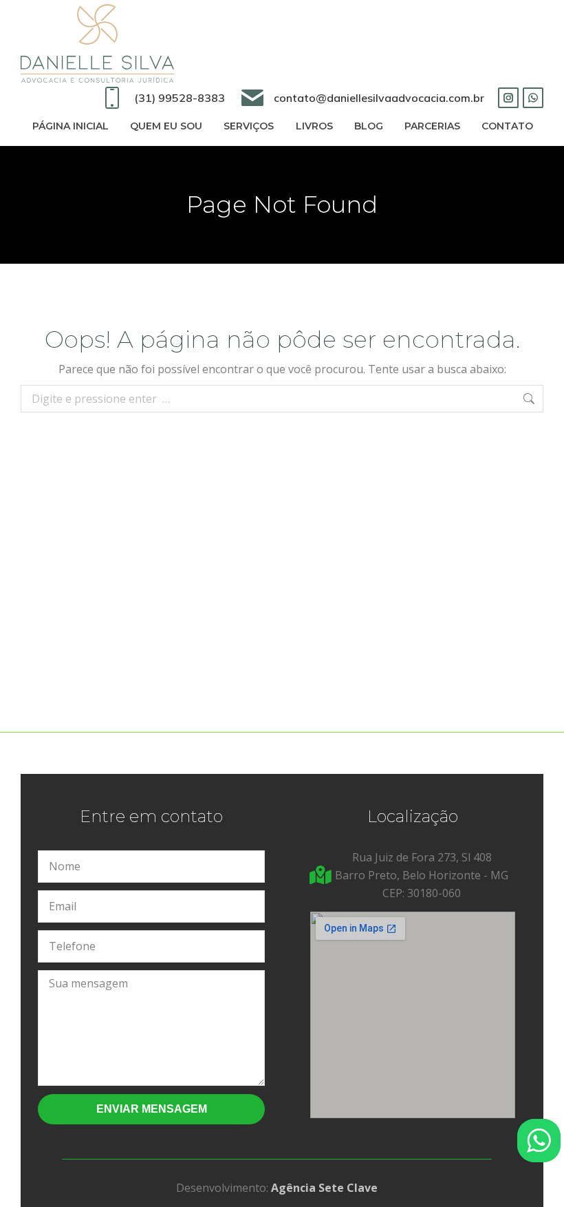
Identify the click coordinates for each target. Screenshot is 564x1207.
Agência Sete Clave (324, 1187)
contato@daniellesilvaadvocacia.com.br (379, 98)
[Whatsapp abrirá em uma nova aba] (533, 97)
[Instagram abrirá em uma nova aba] (508, 97)
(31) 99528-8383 (179, 98)
